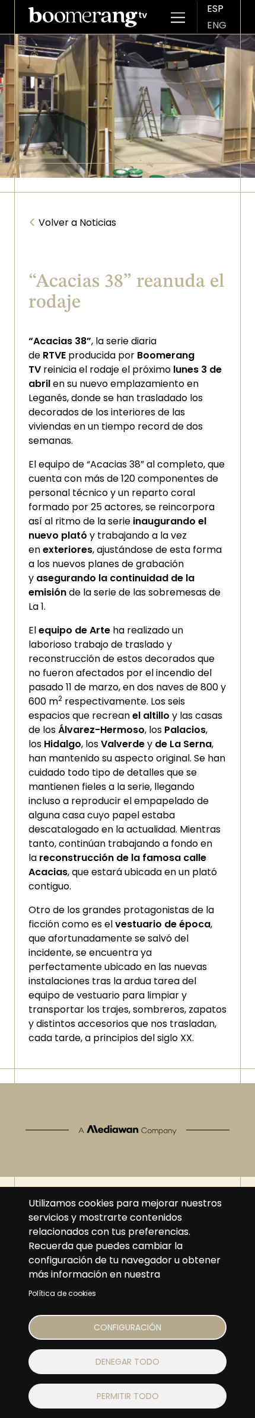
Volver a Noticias (72, 223)
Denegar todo (127, 1362)
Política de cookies (62, 1293)
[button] (178, 17)
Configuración (127, 1327)
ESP (215, 8)
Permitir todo (128, 1396)
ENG (217, 25)
